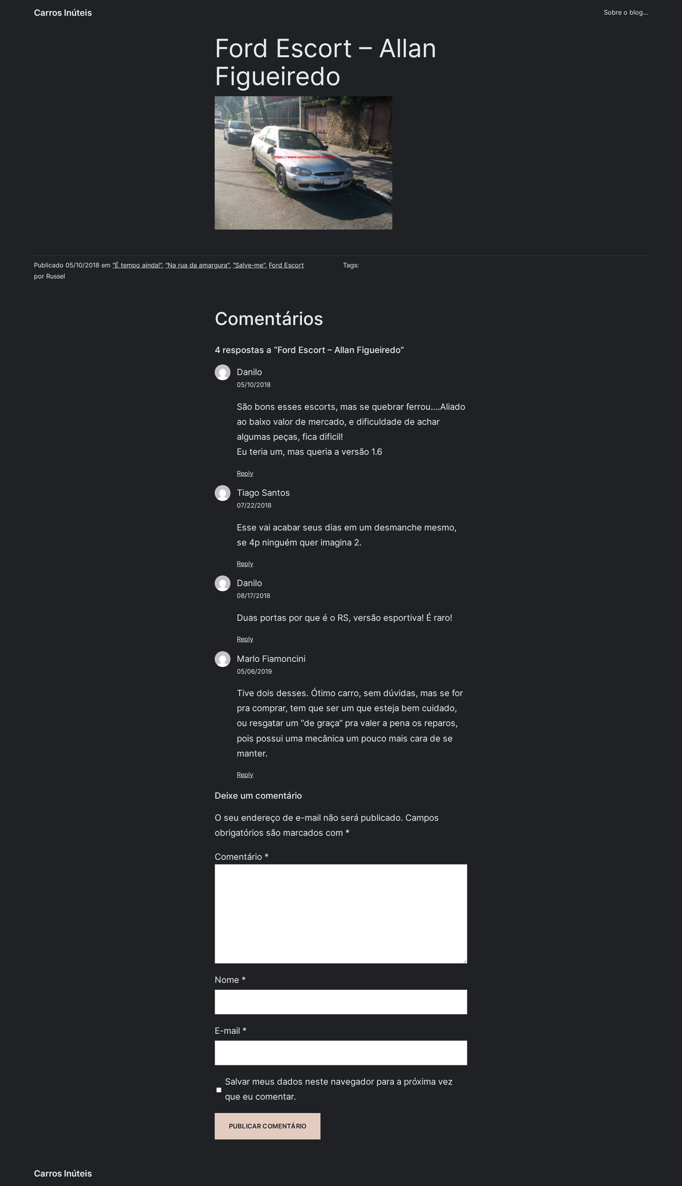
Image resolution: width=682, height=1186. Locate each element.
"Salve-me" (249, 265)
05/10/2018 (254, 384)
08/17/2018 (253, 596)
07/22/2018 (254, 505)
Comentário (242, 856)
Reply (245, 473)
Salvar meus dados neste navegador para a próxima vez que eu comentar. (339, 1089)
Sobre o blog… (626, 12)
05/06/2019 (254, 671)
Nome (230, 979)
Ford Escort (286, 265)
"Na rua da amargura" (197, 265)
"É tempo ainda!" (137, 265)
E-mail (231, 1030)
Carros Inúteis (63, 12)
